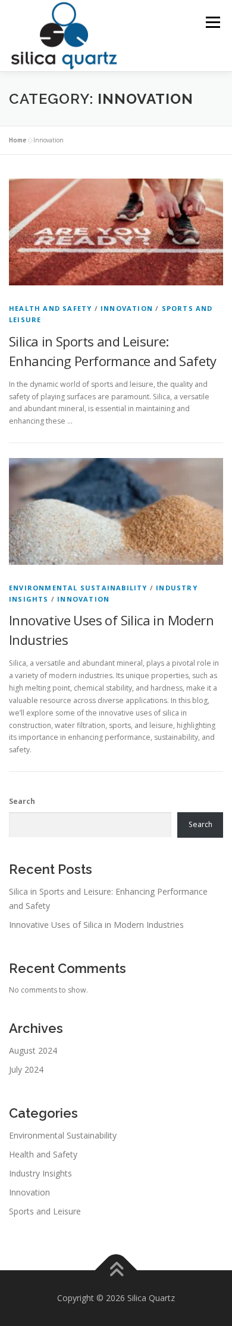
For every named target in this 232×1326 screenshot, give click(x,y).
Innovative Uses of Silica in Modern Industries (96, 924)
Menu (212, 22)
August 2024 (33, 1050)
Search (22, 801)
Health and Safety (50, 308)
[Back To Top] (116, 1270)
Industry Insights (40, 1173)
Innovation (127, 308)
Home (17, 140)
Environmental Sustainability (78, 587)
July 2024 (26, 1069)
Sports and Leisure (45, 1211)
